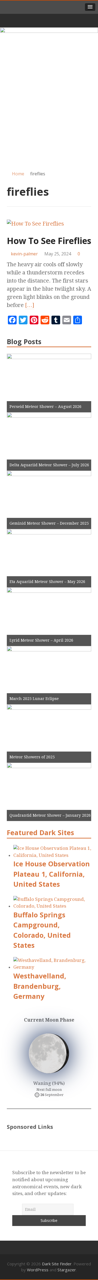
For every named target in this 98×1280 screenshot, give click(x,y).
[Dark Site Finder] (49, 44)
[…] (29, 305)
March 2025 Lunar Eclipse (34, 698)
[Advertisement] (49, 112)
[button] (90, 7)
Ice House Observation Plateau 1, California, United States (51, 874)
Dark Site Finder (57, 1263)
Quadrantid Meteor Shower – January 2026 (50, 815)
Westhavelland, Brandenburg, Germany (39, 986)
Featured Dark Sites (40, 832)
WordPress (37, 1269)
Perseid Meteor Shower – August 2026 (45, 406)
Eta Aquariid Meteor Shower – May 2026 (47, 581)
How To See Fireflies (49, 240)
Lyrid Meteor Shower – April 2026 (41, 640)
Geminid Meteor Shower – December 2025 (49, 523)
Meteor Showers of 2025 (32, 757)
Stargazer (66, 1269)
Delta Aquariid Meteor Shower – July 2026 (49, 465)
